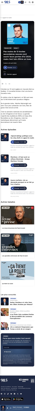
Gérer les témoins (5, 388)
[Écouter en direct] (19, 2)
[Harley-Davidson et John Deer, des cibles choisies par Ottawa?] (5, 301)
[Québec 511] (32, 382)
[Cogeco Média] (23, 381)
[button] (7, 408)
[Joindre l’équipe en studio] (25, 2)
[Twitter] (6, 83)
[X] (17, 393)
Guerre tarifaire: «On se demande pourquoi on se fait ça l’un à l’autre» (22, 182)
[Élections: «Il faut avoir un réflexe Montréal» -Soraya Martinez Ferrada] (5, 158)
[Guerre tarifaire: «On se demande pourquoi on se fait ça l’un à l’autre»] (5, 181)
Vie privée (14, 386)
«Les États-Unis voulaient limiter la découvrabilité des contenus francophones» (22, 316)
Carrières (3, 389)
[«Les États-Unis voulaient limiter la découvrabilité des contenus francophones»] (5, 312)
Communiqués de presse (24, 388)
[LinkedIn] (14, 393)
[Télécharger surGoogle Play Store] (17, 399)
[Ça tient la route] (17, 270)
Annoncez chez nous (11, 389)
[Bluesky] (11, 393)
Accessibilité (14, 388)
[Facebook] (2, 83)
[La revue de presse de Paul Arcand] (17, 215)
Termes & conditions (6, 386)
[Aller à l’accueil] (7, 3)
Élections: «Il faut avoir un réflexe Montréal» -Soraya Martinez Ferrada (20, 159)
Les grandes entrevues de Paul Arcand (15, 256)
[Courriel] (9, 83)
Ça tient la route (7, 283)
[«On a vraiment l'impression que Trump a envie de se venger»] (5, 326)
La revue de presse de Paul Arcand (13, 228)
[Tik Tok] (8, 393)
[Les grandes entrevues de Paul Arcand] (17, 243)
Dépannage (20, 386)
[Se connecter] (33, 2)
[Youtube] (21, 393)
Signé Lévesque (17, 407)
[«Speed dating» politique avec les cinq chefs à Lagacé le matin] (5, 137)
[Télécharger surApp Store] (6, 399)
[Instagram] (4, 393)
